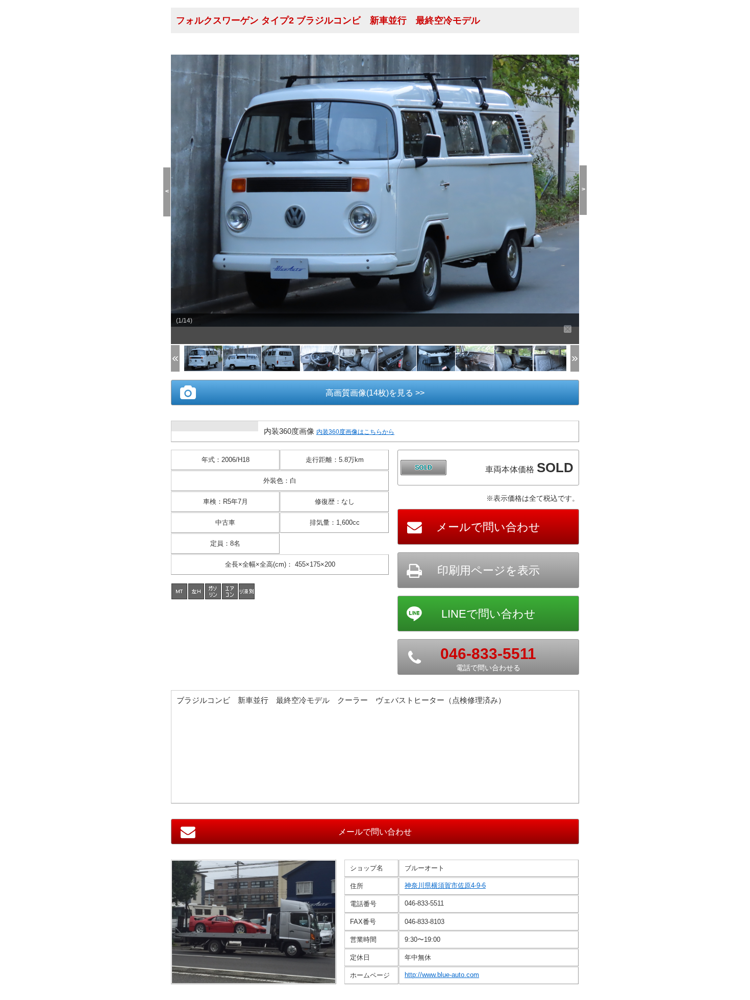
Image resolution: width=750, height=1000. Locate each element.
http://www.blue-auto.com (442, 975)
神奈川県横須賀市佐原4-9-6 (445, 885)
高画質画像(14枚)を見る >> (375, 392)
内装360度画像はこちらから (355, 431)
